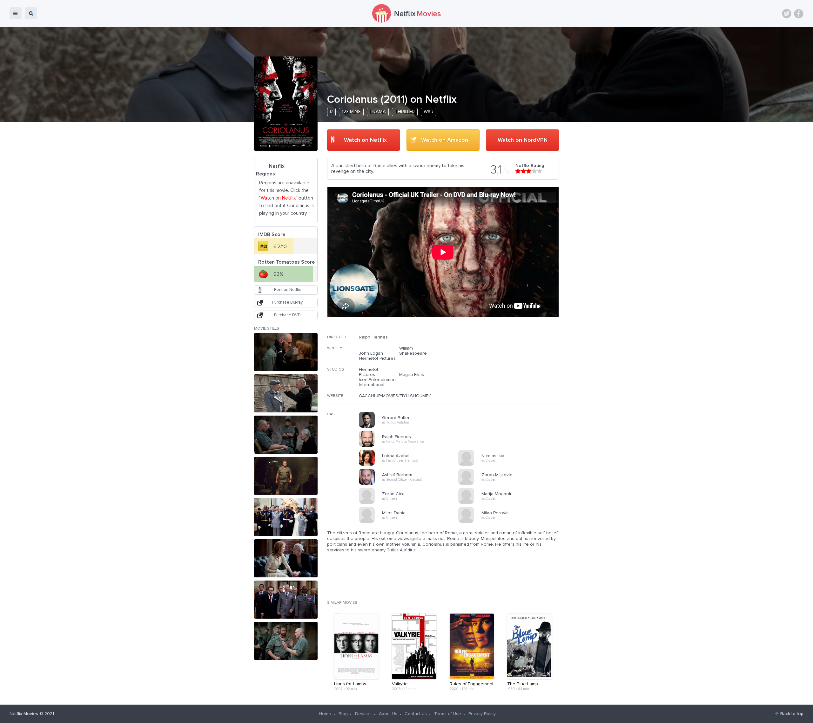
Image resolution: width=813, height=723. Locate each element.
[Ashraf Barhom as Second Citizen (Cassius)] (410, 484)
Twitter (786, 13)
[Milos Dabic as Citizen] (410, 522)
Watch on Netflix (365, 140)
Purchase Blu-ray (287, 302)
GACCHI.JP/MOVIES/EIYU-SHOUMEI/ (395, 396)
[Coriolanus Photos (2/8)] (286, 393)
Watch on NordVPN (523, 140)
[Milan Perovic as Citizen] (510, 522)
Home (325, 714)
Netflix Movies (24, 714)
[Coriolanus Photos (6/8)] (286, 558)
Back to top (791, 714)
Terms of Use (447, 714)
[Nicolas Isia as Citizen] (510, 465)
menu (16, 13)
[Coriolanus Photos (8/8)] (286, 641)
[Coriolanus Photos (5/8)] (286, 517)
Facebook (798, 13)
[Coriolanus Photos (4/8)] (286, 476)
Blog (343, 714)
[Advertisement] (511, 375)
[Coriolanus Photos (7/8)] (286, 600)
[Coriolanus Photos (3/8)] (286, 435)
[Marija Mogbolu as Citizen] (510, 503)
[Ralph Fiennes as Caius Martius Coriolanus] (410, 446)
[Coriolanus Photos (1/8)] (286, 352)
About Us (388, 714)
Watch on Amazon (444, 140)
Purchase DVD (287, 315)
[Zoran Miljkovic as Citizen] (510, 484)
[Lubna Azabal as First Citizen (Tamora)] (410, 465)
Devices (363, 714)
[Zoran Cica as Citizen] (410, 503)
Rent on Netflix (287, 290)
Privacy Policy (482, 714)
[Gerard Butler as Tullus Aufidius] (410, 426)
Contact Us (416, 714)
